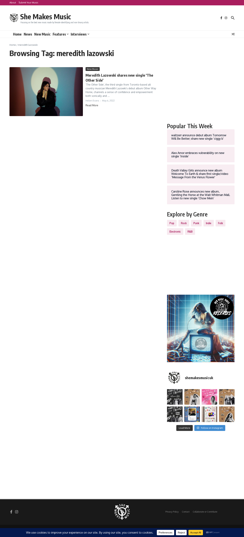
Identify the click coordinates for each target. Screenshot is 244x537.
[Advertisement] (201, 92)
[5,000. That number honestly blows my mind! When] (209, 414)
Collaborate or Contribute (205, 511)
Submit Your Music (28, 2)
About (12, 2)
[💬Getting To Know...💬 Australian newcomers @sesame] (175, 397)
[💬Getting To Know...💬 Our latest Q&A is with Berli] (175, 414)
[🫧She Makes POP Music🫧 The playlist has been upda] (209, 397)
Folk (220, 223)
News (28, 34)
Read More (92, 105)
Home (17, 34)
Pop (172, 223)
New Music (42, 34)
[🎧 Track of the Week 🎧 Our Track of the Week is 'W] (192, 414)
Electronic (175, 231)
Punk (196, 223)
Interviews (79, 34)
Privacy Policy (172, 511)
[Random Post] (233, 34)
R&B (190, 231)
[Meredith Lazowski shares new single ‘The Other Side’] (46, 91)
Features (59, 34)
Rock (184, 223)
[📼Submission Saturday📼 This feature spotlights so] (227, 414)
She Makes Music (45, 16)
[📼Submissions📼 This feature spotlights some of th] (192, 397)
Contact (186, 511)
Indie (208, 223)
